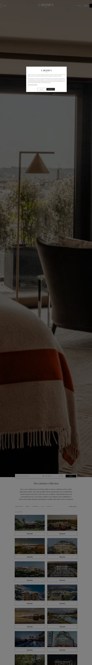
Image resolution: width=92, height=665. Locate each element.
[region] (46, 79)
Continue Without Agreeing (32, 84)
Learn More (41, 89)
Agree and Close (50, 89)
